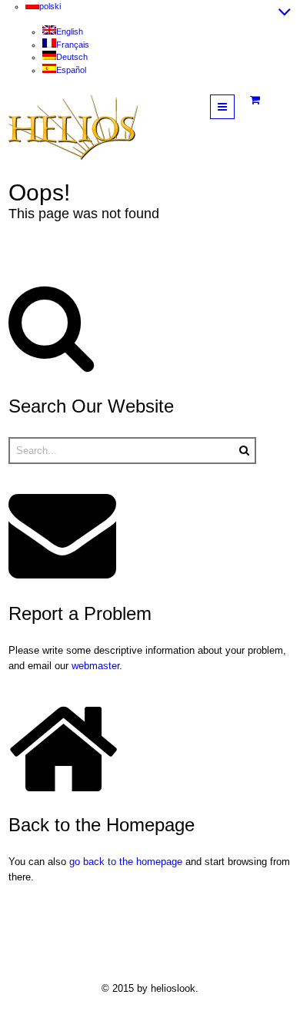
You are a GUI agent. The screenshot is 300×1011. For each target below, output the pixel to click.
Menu (234, 106)
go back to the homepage (125, 861)
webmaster (95, 665)
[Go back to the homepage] (73, 127)
